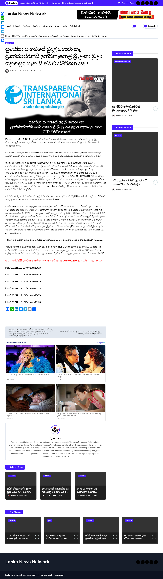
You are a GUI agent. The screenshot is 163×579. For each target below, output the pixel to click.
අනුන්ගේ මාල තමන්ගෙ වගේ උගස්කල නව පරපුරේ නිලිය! (128, 110)
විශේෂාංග (36, 26)
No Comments (36, 71)
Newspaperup (45, 575)
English (58, 26)
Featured (129, 521)
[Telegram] (2, 31)
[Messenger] (2, 27)
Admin (57, 438)
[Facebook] (2, 14)
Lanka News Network (25, 13)
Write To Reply (75, 26)
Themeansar (59, 575)
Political (118, 135)
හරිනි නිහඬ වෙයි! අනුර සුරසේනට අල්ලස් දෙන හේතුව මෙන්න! (19, 491)
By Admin (13, 71)
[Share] (2, 40)
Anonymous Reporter (122, 61)
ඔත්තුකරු (16, 26)
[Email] (2, 36)
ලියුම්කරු (26, 26)
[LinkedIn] (2, 22)
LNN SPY (9, 43)
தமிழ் (65, 26)
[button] (155, 88)
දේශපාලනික (47, 26)
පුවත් (9, 26)
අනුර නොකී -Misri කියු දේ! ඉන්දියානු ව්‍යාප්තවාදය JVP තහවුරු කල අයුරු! (55, 491)
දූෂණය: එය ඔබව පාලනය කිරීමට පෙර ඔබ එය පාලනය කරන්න (135, 538)
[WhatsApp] (2, 18)
